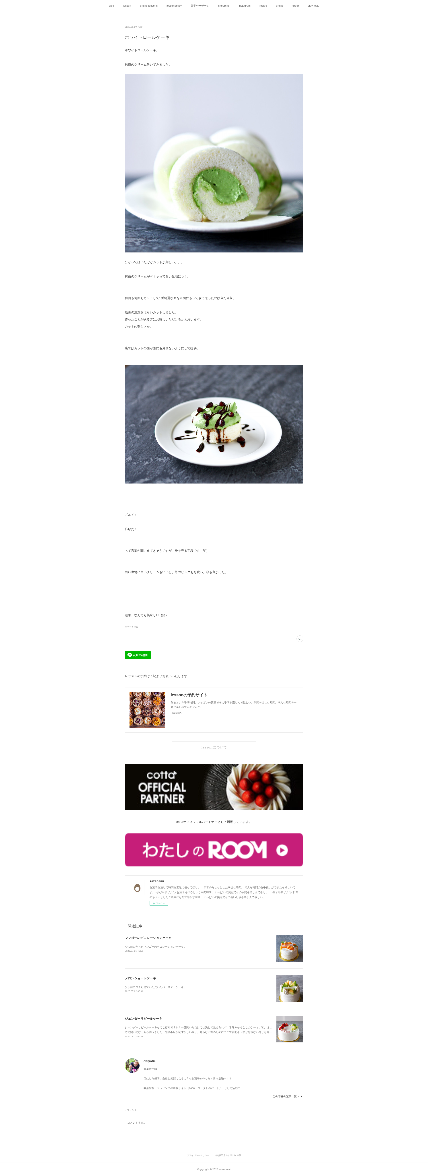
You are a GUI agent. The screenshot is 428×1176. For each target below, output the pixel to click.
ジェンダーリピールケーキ (143, 1018)
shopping (224, 5)
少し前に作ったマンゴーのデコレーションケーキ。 (155, 946)
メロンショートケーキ (140, 978)
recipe (263, 5)
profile (280, 5)
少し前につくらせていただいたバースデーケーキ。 (155, 987)
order (295, 5)
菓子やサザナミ (200, 5)
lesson (127, 5)
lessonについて (214, 747)
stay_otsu (313, 5)
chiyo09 (150, 1061)
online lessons (149, 5)
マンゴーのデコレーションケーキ (148, 937)
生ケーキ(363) (132, 626)
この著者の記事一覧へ (286, 1096)
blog (111, 5)
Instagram (245, 5)
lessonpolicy (174, 5)
